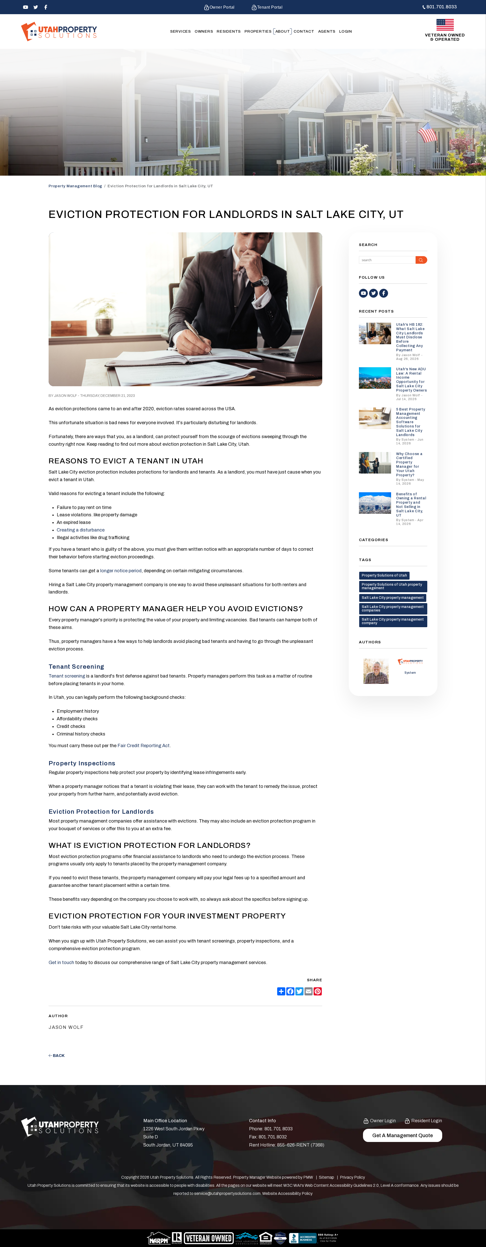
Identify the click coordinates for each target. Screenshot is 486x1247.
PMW (308, 1177)
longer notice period (120, 570)
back (58, 1055)
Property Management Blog (75, 186)
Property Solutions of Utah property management (392, 586)
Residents (229, 31)
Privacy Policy (352, 1177)
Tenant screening (67, 676)
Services (180, 31)
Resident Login (426, 1120)
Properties (258, 31)
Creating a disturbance (81, 530)
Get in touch (61, 962)
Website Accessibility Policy (287, 1193)
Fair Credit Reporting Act (143, 745)
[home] (59, 31)
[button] (25, 7)
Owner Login (382, 1120)
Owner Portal (222, 7)
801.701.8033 (442, 6)
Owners (204, 31)
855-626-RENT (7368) (300, 1145)
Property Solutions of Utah (384, 575)
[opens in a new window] (280, 1237)
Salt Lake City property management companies (393, 608)
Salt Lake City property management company (393, 621)
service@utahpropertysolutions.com (227, 1193)
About (282, 31)
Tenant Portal (269, 7)
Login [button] (345, 31)
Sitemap (326, 1177)
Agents (327, 31)
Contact (304, 31)
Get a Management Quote (402, 1135)
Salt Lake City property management (393, 598)
